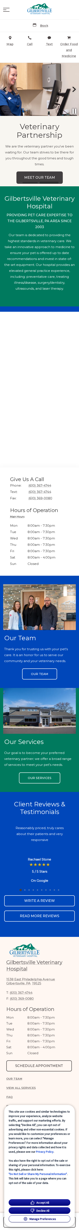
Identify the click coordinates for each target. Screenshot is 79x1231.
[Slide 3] (29, 890)
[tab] (18, 517)
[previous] (5, 89)
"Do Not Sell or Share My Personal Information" (38, 1174)
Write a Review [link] (39, 901)
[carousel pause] (74, 111)
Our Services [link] (39, 778)
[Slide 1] (30, 183)
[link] (40, 8)
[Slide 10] (58, 890)
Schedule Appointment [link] (39, 1066)
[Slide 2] (49, 182)
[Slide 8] (50, 890)
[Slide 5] (37, 890)
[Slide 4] (33, 890)
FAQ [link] (9, 1097)
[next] (73, 89)
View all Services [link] (21, 1087)
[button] (6, 10)
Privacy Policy (45, 1152)
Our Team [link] (39, 674)
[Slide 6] (42, 890)
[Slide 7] (46, 890)
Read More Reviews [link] (39, 916)
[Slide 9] (54, 890)
